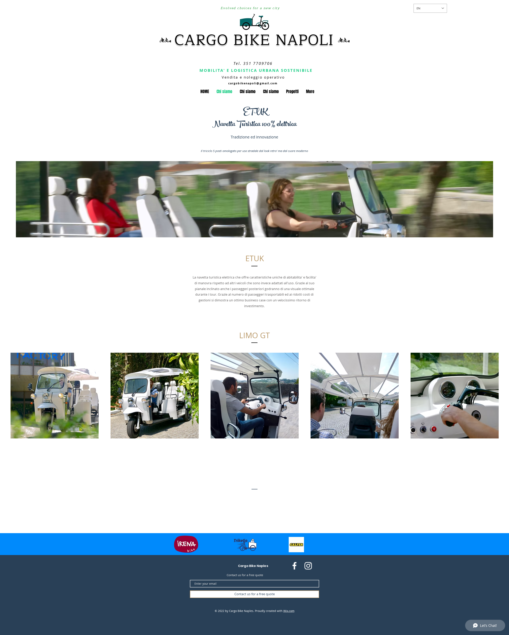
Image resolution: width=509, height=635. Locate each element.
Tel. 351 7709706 (253, 63)
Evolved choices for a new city (250, 8)
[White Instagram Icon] (308, 566)
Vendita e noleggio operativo (253, 77)
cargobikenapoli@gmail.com (253, 83)
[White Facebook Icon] (294, 566)
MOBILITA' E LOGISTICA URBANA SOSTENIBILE (256, 70)
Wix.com (288, 611)
